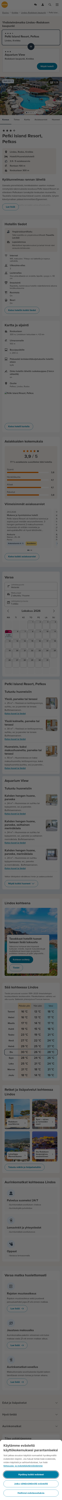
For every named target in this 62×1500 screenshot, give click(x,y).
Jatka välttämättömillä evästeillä (31, 1483)
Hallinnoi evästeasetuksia (31, 1493)
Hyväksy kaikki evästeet (31, 1474)
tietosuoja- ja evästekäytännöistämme (23, 1465)
